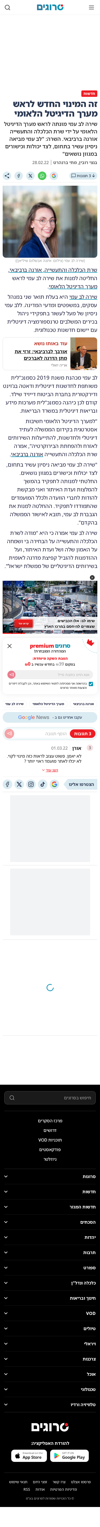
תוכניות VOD (50, 1140)
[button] (92, 577)
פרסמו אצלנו (81, 1481)
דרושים (50, 1130)
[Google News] (54, 784)
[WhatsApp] (42, 176)
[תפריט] (91, 7)
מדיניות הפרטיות (63, 1489)
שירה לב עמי (83, 296)
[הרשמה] (11, 675)
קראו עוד (23, 623)
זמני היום (40, 1481)
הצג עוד (52, 770)
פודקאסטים (50, 1149)
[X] (30, 176)
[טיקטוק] (42, 784)
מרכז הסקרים (50, 1121)
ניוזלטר (50, 1159)
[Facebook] (18, 176)
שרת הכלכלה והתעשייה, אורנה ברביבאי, (52, 269)
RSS (26, 1489)
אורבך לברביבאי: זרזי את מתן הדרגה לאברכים (41, 354)
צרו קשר (59, 1481)
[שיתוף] (7, 176)
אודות (40, 1489)
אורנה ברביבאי (27, 454)
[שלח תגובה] (9, 733)
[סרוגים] (50, 1427)
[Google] (54, 176)
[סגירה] (9, 646)
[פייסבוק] (7, 784)
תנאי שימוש (18, 1481)
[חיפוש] (7, 7)
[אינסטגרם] (31, 784)
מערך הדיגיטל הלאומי (73, 286)
